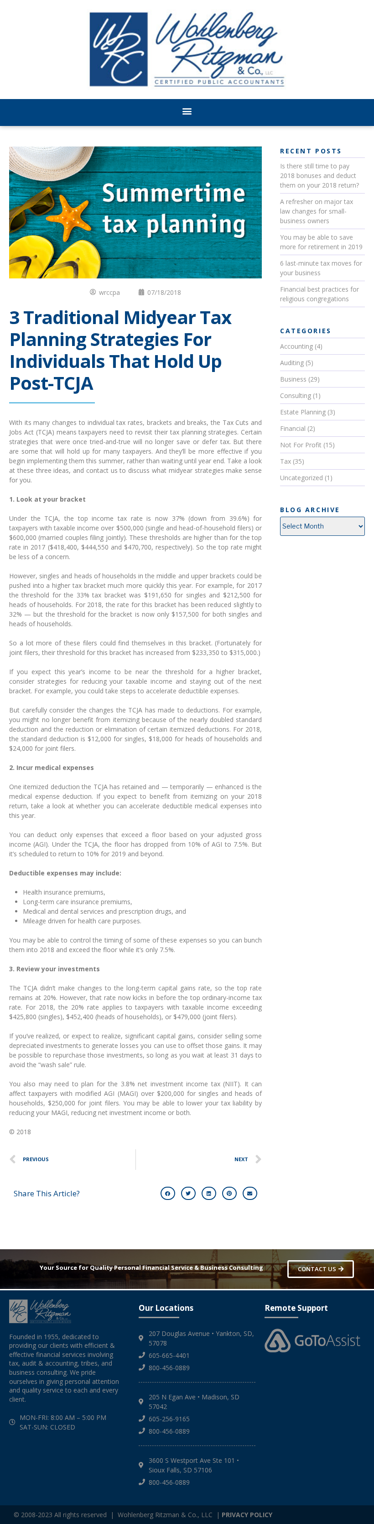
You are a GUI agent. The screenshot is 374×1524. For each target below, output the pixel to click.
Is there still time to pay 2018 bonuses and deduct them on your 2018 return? (319, 175)
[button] (187, 111)
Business (293, 379)
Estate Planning (303, 412)
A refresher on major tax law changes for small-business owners (316, 211)
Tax (285, 461)
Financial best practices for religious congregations (319, 294)
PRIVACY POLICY (247, 1514)
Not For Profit (301, 444)
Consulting (295, 395)
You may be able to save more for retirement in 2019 (321, 242)
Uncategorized (301, 477)
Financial (293, 428)
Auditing (292, 362)
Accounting (296, 346)
